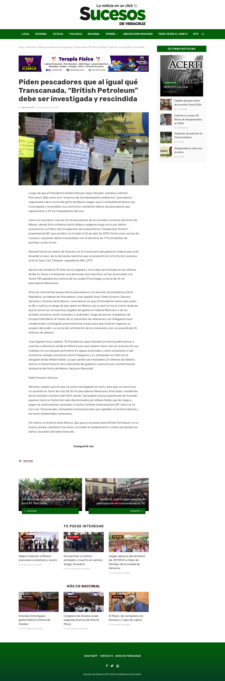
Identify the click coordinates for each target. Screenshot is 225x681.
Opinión (110, 34)
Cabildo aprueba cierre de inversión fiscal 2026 (187, 102)
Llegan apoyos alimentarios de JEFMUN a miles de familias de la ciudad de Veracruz (127, 562)
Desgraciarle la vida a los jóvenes (188, 150)
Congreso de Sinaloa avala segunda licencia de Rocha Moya (81, 620)
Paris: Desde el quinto (172, 34)
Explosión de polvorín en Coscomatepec (188, 135)
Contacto (106, 656)
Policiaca (75, 34)
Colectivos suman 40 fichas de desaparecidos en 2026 (188, 119)
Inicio (21, 47)
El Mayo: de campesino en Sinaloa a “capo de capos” (126, 618)
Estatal (58, 34)
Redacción (28, 107)
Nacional (94, 34)
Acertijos (170, 83)
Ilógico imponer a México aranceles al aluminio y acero (38, 558)
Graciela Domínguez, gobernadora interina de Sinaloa (34, 620)
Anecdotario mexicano (138, 34)
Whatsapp (91, 656)
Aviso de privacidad (128, 656)
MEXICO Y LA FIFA (176, 87)
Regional (41, 34)
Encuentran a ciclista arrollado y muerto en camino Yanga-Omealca (83, 560)
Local (25, 34)
